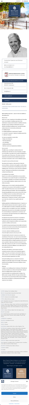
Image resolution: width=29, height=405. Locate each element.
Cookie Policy (11, 403)
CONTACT (7, 100)
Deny (14, 397)
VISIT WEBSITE (8, 96)
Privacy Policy (16, 403)
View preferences (14, 400)
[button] (27, 381)
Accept (14, 393)
